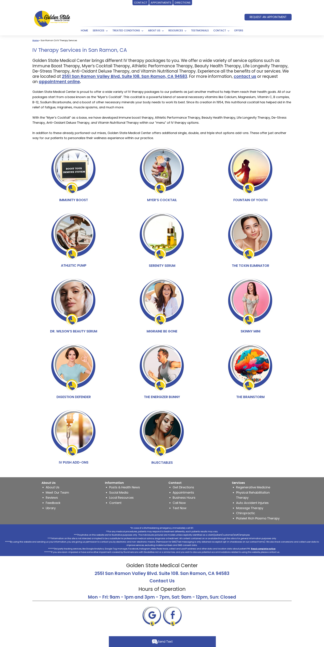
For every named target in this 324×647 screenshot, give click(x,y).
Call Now (179, 503)
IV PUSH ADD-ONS (73, 462)
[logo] (52, 18)
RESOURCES (175, 30)
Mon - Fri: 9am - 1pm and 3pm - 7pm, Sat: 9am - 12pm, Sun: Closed (162, 597)
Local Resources (121, 497)
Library (51, 508)
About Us (154, 30)
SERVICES (98, 30)
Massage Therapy (249, 508)
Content (115, 503)
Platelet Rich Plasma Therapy (258, 518)
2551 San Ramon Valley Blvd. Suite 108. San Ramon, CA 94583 (162, 573)
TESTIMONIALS (200, 30)
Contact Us (162, 581)
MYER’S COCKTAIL (162, 200)
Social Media (118, 492)
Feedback (53, 503)
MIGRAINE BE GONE (162, 331)
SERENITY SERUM (162, 265)
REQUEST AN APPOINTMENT (268, 17)
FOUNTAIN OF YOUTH (250, 200)
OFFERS (238, 30)
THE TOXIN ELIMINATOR (250, 265)
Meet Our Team (57, 492)
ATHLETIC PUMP (73, 265)
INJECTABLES (162, 462)
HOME (84, 30)
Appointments (183, 492)
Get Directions (183, 487)
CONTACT (219, 30)
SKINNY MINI (250, 331)
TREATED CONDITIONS (126, 30)
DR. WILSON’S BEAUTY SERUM (73, 331)
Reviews (52, 497)
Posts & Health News (124, 487)
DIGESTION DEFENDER (74, 397)
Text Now (179, 508)
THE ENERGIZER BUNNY (162, 397)
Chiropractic (245, 513)
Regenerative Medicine (253, 487)
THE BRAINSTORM (250, 397)
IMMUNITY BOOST (73, 200)
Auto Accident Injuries (252, 503)
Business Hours (184, 497)
